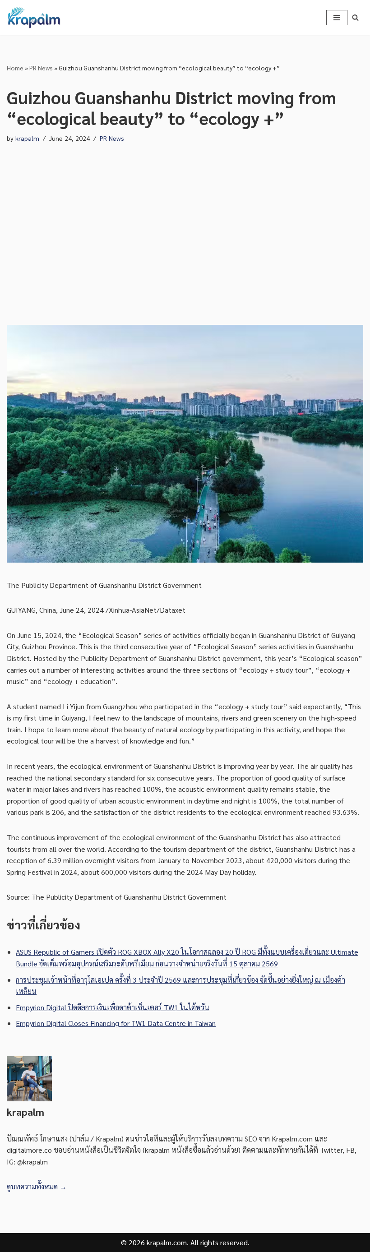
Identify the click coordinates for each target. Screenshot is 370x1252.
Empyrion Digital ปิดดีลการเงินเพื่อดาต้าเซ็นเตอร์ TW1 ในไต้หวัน (112, 1007)
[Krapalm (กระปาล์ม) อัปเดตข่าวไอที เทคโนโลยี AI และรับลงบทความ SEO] (34, 17)
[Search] (355, 17)
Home (15, 68)
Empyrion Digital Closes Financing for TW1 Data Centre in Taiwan (116, 1023)
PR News (41, 68)
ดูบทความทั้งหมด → (37, 1186)
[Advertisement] (185, 234)
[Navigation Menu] (336, 17)
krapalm (27, 138)
